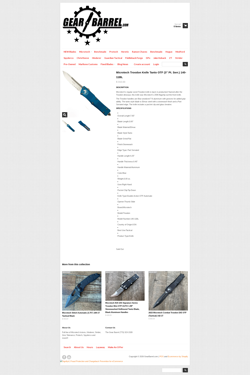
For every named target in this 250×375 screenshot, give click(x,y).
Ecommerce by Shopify (178, 356)
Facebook (64, 357)
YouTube (69, 357)
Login (156, 64)
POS (162, 356)
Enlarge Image (64, 114)
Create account (142, 64)
